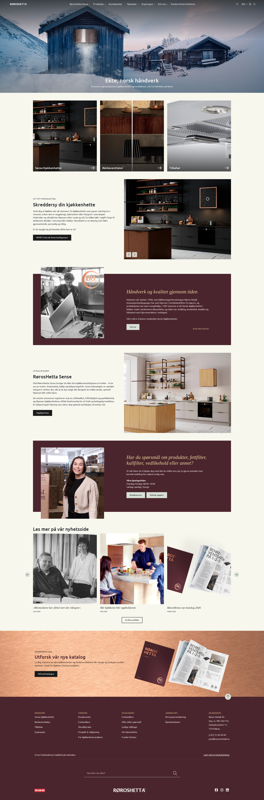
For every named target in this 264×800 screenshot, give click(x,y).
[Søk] (175, 773)
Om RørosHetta (129, 732)
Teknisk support (157, 495)
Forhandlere (84, 722)
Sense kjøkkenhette (44, 717)
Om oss (162, 4)
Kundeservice (136, 495)
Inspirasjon (147, 4)
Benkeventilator (42, 722)
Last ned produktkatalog (216, 754)
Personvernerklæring (175, 717)
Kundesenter (115, 4)
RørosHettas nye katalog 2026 (184, 607)
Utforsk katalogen (46, 674)
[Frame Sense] (207, 198)
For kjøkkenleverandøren (90, 737)
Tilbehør (39, 727)
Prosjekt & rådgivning (88, 732)
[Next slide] (134, 254)
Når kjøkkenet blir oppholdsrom (118, 607)
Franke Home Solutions (183, 4)
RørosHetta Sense (79, 4)
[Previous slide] (128, 254)
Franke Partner (129, 737)
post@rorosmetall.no (219, 739)
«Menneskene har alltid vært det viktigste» (57, 607)
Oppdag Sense (42, 413)
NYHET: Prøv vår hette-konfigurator (52, 237)
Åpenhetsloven (172, 722)
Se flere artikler (132, 620)
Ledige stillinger (129, 727)
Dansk (232, 10)
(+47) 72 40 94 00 (217, 735)
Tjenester (132, 4)
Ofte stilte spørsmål (131, 722)
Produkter (98, 4)
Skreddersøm (84, 727)
